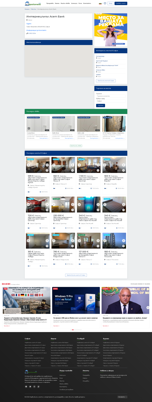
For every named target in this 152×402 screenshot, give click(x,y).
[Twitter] (30, 386)
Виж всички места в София (106, 80)
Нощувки (86, 381)
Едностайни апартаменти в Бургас (113, 345)
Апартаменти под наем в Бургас (112, 358)
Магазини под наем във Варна (59, 360)
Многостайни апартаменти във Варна (62, 352)
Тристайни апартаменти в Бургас (113, 350)
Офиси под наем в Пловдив (85, 363)
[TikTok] (38, 386)
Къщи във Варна (55, 355)
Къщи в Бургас (107, 355)
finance (39, 20)
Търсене (99, 93)
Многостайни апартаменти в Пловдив (88, 352)
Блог (80, 3)
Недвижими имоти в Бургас (111, 342)
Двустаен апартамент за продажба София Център (62, 219)
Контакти (87, 3)
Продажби (50, 3)
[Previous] (4, 307)
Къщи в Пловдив (82, 355)
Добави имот (121, 3)
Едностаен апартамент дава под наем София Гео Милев (88, 219)
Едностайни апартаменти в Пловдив (88, 345)
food (44, 20)
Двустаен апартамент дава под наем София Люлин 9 (62, 179)
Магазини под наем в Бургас (111, 360)
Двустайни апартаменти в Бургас (113, 347)
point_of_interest (56, 20)
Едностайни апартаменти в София (35, 345)
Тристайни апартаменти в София (35, 350)
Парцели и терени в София (33, 365)
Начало (27, 9)
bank (34, 20)
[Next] (148, 307)
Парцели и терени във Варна (59, 365)
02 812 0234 (32, 33)
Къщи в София (29, 355)
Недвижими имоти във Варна (59, 342)
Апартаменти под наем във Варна (61, 358)
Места (33, 9)
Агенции (74, 3)
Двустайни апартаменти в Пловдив (87, 347)
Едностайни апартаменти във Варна (62, 345)
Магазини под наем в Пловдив (86, 360)
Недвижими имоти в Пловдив (86, 342)
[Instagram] (34, 386)
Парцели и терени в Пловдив (85, 365)
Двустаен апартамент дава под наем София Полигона (113, 255)
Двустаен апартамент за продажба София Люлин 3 (88, 255)
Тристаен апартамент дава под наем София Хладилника (62, 255)
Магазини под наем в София (33, 360)
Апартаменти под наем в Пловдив (87, 358)
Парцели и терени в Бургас (111, 365)
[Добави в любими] (47, 170)
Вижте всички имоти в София (76, 275)
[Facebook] (26, 386)
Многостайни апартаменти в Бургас (114, 352)
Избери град (100, 98)
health (48, 20)
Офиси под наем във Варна (58, 363)
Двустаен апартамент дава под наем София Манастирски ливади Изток (37, 180)
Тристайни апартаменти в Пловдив (87, 350)
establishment (67, 20)
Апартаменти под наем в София (34, 358)
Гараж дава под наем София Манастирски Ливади (36, 255)
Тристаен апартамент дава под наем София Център (88, 179)
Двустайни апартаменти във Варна (61, 347)
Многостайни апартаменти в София (35, 352)
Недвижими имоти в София (33, 342)
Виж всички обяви (76, 145)
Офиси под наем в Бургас (110, 363)
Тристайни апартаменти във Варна (61, 350)
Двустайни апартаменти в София (35, 347)
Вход (110, 3)
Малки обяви (65, 3)
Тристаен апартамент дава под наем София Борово (113, 179)
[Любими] (105, 3)
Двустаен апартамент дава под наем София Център (37, 219)
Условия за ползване (66, 389)
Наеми (57, 3)
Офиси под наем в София (32, 363)
